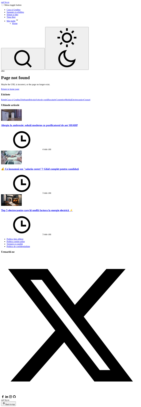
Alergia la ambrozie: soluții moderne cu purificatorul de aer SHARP (39, 125)
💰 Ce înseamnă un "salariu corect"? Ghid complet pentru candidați (40, 168)
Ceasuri (87, 100)
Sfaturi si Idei (12, 14)
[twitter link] (70, 394)
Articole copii (42, 100)
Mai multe (11, 21)
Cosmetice (60, 100)
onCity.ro (5, 2)
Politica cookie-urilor (16, 241)
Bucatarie (52, 100)
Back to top (10, 404)
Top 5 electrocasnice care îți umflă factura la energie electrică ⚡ (37, 210)
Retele (4, 100)
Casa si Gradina (13, 10)
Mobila (68, 100)
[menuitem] (73, 10)
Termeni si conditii (15, 244)
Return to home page (10, 89)
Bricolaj (32, 100)
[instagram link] (10, 397)
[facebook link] (2, 397)
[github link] (14, 397)
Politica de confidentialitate (18, 246)
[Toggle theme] (67, 48)
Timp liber (11, 17)
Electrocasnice (77, 100)
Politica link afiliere (15, 239)
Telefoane (24, 100)
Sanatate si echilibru (15, 12)
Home (14, 23)
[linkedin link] (6, 397)
